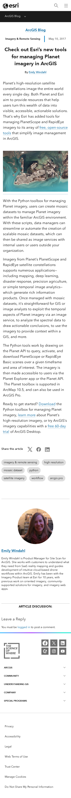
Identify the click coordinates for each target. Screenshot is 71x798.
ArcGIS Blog (13, 16)
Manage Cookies (15, 776)
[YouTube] (62, 651)
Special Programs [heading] (15, 700)
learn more (27, 415)
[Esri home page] (11, 6)
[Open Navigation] (66, 5)
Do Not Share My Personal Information (29, 787)
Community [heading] (11, 675)
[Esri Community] (45, 651)
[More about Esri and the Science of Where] (12, 651)
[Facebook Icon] (39, 451)
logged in (24, 627)
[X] (53, 643)
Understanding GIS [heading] (16, 684)
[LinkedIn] (62, 643)
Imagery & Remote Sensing (22, 39)
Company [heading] (10, 692)
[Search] (56, 5)
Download (47, 404)
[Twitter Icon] (30, 451)
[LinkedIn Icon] (47, 451)
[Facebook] (45, 643)
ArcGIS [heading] (8, 667)
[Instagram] (53, 651)
